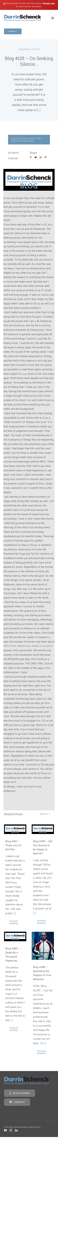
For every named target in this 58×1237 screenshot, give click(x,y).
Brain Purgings (28, 138)
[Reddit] (40, 160)
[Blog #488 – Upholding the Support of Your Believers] (43, 946)
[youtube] (5, 1130)
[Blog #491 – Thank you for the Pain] (15, 829)
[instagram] (10, 1130)
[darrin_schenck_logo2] (22, 16)
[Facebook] (30, 160)
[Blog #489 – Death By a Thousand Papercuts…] (15, 936)
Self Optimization (26, 141)
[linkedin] (16, 1130)
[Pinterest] (45, 160)
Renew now (49, 3)
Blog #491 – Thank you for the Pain (13, 845)
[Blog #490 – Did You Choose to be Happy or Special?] (43, 829)
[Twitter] (35, 160)
